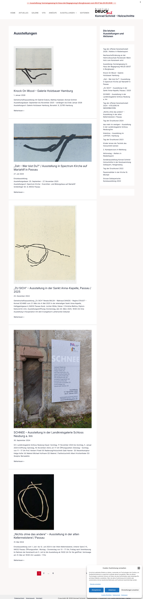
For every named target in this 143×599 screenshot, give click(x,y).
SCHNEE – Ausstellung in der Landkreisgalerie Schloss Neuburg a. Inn (116, 96)
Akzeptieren (96, 590)
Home (12, 13)
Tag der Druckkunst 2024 (113, 121)
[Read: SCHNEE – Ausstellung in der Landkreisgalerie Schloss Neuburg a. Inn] (53, 379)
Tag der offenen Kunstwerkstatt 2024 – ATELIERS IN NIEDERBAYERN (115, 105)
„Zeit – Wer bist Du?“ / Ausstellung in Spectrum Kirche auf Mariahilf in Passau (116, 81)
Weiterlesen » (19, 110)
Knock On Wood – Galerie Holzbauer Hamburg (43, 90)
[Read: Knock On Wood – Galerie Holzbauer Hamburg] (33, 66)
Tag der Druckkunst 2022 (113, 168)
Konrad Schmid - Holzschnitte (114, 16)
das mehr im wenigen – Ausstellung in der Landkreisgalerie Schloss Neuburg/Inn (117, 126)
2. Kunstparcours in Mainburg (114, 150)
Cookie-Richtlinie (106, 595)
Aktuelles (23, 13)
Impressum (124, 595)
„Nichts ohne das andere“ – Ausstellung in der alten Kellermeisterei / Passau (113, 114)
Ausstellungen (67, 13)
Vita (44, 13)
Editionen (84, 13)
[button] (139, 568)
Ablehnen (112, 590)
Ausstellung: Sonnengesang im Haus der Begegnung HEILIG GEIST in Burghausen (117, 66)
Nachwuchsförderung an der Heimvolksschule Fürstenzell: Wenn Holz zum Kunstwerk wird (117, 57)
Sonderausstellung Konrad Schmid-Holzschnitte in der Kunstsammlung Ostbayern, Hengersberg (117, 162)
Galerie (35, 13)
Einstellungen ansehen (130, 590)
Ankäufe (53, 13)
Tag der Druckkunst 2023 (113, 139)
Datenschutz (116, 595)
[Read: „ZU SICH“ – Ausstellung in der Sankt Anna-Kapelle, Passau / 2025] (45, 244)
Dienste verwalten (95, 584)
